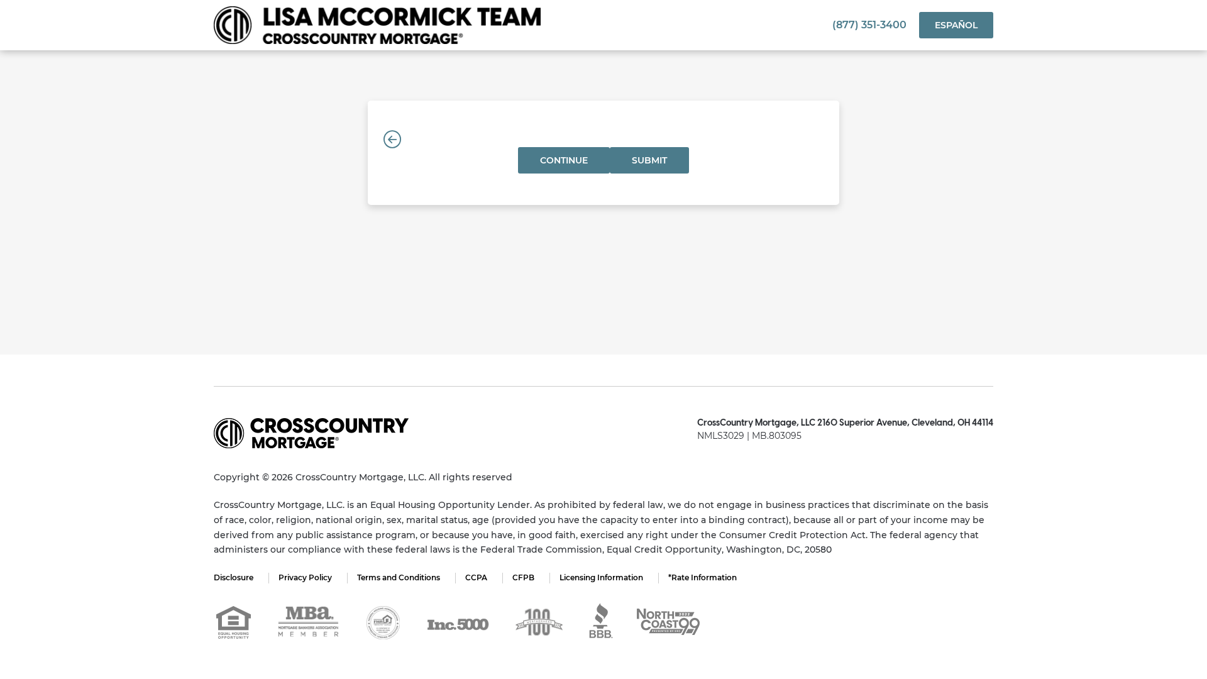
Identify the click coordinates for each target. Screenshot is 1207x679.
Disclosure (233, 577)
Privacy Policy (305, 577)
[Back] (392, 139)
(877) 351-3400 (869, 25)
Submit (649, 160)
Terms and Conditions (398, 577)
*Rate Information (702, 577)
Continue (564, 160)
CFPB (523, 577)
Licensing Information (601, 577)
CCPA (476, 577)
